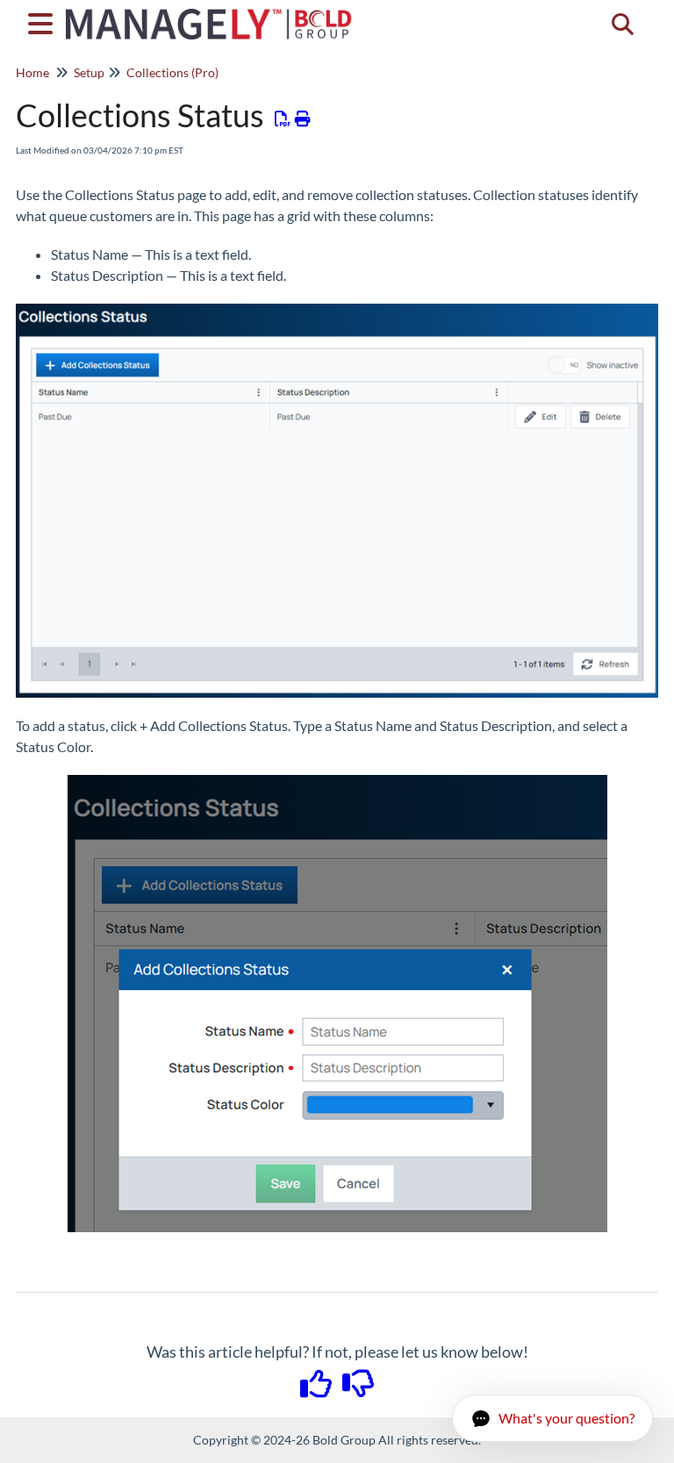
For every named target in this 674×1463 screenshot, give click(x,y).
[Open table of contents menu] (44, 21)
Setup (89, 72)
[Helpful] (318, 1389)
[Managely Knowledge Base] (210, 15)
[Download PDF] (283, 118)
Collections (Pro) (172, 72)
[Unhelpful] (358, 1389)
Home (32, 72)
